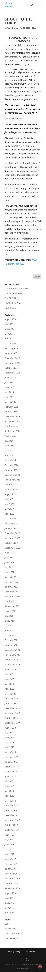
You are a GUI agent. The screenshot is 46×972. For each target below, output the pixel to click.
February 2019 (11, 757)
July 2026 (9, 324)
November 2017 (12, 820)
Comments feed (12, 933)
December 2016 (12, 873)
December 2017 (12, 815)
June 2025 (9, 387)
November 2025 (12, 363)
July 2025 (9, 382)
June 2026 (9, 329)
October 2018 (11, 766)
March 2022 (10, 577)
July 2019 (9, 732)
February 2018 (11, 805)
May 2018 (9, 791)
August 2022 (10, 552)
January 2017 (11, 868)
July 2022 (9, 557)
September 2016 (12, 888)
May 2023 (9, 508)
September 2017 (12, 830)
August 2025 (10, 377)
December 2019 (12, 708)
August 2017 (10, 834)
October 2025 (11, 368)
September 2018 (12, 771)
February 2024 (11, 465)
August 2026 (10, 319)
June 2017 (9, 844)
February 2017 (11, 864)
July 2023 (9, 499)
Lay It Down (10, 308)
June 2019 (9, 737)
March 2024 (10, 460)
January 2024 (11, 470)
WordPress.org (12, 938)
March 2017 (10, 859)
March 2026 (10, 343)
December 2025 (12, 358)
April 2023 (9, 513)
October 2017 (11, 825)
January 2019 (11, 762)
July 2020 (9, 674)
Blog (34, 28)
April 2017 (9, 854)
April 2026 (9, 338)
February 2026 (11, 348)
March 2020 (10, 693)
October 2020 (11, 659)
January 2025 (11, 411)
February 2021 (11, 640)
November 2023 (12, 479)
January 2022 (11, 586)
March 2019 (10, 752)
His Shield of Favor (13, 303)
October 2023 (11, 484)
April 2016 (9, 912)
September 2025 (12, 372)
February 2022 (11, 582)
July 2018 (9, 781)
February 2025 (11, 406)
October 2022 (11, 543)
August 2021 (10, 611)
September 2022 (12, 547)
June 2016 (9, 902)
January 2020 (11, 703)
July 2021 (9, 615)
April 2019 (9, 747)
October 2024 (11, 426)
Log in (7, 923)
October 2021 (11, 601)
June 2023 (9, 504)
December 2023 (12, 475)
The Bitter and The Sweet (17, 288)
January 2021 (11, 645)
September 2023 (12, 489)
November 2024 (12, 421)
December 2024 (12, 416)
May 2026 (9, 333)
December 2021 (12, 591)
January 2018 (11, 810)
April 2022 (9, 572)
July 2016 (9, 898)
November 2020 (12, 654)
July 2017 (9, 839)
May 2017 (9, 849)
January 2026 (11, 353)
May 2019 (9, 742)
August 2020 (10, 669)
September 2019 (12, 722)
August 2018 (10, 776)
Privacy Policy (14, 951)
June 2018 (9, 786)
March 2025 (10, 401)
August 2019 (10, 727)
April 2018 (9, 795)
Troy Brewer (12, 28)
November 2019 (12, 713)
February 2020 (11, 698)
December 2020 (12, 650)
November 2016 (12, 878)
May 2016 (9, 907)
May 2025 (9, 392)
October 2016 (11, 883)
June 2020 (9, 679)
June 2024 (9, 445)
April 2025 (9, 397)
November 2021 (12, 596)
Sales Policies (29, 951)
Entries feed (10, 928)
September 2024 (12, 431)
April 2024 (9, 455)
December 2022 (12, 533)
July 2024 (9, 440)
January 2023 (11, 528)
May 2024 (9, 450)
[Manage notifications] (40, 966)
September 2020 (12, 664)
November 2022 (12, 538)
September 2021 (12, 606)
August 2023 (10, 494)
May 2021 (9, 625)
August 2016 (10, 893)
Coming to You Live (14, 293)
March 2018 (10, 800)
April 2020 (9, 688)
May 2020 (9, 684)
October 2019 (11, 718)
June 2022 (9, 562)
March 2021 (10, 635)
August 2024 (10, 436)
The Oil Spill (10, 298)
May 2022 (9, 567)
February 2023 (11, 523)
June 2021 (9, 620)
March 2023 (10, 518)
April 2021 (9, 630)
